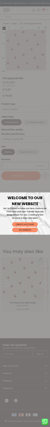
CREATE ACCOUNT (25, 224)
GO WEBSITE (25, 229)
